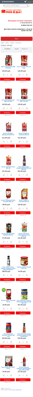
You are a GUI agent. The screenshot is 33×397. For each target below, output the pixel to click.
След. (14, 389)
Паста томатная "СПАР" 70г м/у (8, 367)
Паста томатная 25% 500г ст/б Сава (8, 67)
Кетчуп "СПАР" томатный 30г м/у (8, 301)
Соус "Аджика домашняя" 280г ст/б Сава (24, 100)
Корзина (29, 1)
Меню (16, 38)
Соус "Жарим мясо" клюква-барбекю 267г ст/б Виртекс (23, 168)
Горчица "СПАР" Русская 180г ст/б (24, 267)
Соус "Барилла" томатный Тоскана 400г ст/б (8, 335)
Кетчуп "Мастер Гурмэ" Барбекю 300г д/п (8, 234)
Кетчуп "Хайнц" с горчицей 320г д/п (24, 200)
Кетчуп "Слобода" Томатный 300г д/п (24, 134)
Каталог (7, 42)
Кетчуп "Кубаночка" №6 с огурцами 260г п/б (8, 200)
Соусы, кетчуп (18, 42)
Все (20, 389)
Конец (17, 389)
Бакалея (12, 42)
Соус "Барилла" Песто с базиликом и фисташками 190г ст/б (24, 301)
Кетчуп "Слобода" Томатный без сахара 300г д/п (24, 235)
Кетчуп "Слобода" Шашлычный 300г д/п (8, 134)
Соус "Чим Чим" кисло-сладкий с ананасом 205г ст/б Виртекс (24, 335)
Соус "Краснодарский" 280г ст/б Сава (8, 100)
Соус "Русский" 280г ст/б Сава (24, 67)
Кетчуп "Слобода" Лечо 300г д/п (8, 167)
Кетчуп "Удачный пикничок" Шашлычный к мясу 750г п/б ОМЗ (24, 368)
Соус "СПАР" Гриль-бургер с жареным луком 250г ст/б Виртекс (8, 268)
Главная (2, 42)
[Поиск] (28, 6)
